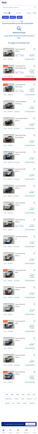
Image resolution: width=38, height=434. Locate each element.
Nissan (18, 403)
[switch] (34, 13)
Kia (13, 403)
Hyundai (7, 403)
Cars (8, 21)
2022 (28, 394)
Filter (7, 13)
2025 (12, 394)
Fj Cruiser (29, 398)
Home (3, 21)
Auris (22, 398)
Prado (12, 17)
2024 (17, 394)
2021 (34, 394)
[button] (19, 13)
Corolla (16, 398)
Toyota (5, 17)
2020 (19, 17)
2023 (23, 394)
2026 (6, 394)
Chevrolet (31, 403)
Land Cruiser (8, 398)
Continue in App (30, 424)
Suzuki (24, 403)
